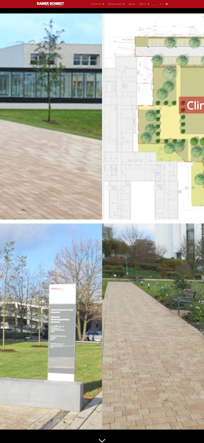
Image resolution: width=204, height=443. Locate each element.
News (132, 4)
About (142, 4)
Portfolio (96, 4)
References (115, 4)
